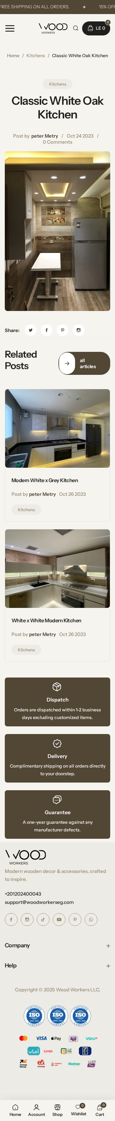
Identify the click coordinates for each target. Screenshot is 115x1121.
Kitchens (36, 55)
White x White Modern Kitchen (46, 620)
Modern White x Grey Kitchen (45, 480)
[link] (30, 330)
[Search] (75, 28)
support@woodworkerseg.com (39, 902)
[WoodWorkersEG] (53, 28)
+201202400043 (23, 894)
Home (13, 55)
